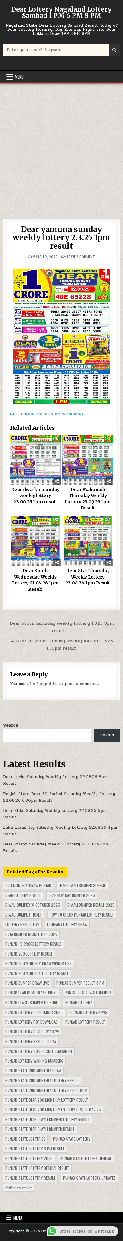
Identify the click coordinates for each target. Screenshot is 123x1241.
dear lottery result (23, 895)
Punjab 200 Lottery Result (29, 953)
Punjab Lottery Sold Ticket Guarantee (39, 1051)
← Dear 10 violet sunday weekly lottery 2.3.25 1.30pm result (61, 644)
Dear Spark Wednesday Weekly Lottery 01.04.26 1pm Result (35, 580)
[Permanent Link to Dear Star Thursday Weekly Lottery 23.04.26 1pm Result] (87, 541)
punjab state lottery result (30, 1178)
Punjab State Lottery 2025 (29, 1158)
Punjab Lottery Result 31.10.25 (32, 1031)
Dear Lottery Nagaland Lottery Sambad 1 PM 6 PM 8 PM (61, 12)
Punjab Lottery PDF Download (31, 1022)
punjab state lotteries (25, 1139)
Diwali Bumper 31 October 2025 (32, 905)
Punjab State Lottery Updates (89, 1178)
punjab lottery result (85, 1022)
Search (10, 725)
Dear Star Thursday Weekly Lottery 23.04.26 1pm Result (88, 577)
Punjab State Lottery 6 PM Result (35, 1148)
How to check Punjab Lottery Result (82, 914)
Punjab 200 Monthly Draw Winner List (38, 963)
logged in (47, 684)
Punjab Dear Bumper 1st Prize (31, 992)
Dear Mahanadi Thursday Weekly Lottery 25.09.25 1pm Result (88, 499)
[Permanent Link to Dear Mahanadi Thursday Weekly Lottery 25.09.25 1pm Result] (87, 460)
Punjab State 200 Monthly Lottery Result (42, 1080)
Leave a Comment (81, 257)
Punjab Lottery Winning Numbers (34, 1061)
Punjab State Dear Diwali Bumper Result (40, 1129)
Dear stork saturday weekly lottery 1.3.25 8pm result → (62, 627)
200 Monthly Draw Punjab (28, 885)
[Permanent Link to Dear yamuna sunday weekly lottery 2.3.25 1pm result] (61, 334)
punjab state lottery (72, 1139)
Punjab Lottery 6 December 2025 (34, 1012)
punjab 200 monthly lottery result (37, 973)
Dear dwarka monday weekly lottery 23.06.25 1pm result (35, 496)
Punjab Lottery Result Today (30, 1041)
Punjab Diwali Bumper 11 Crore (31, 1002)
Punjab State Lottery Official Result (37, 1168)
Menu (19, 77)
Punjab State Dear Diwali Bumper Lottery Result (47, 1119)
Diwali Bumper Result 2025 (90, 905)
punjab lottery (78, 1002)
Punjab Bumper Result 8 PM (80, 983)
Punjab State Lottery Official (86, 1158)
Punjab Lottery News (88, 1012)
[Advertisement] (61, 147)
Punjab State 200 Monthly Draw (33, 1070)
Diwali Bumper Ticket (23, 914)
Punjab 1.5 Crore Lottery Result (33, 944)
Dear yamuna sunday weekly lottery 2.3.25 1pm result (61, 237)
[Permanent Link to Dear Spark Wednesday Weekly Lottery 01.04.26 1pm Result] (35, 541)
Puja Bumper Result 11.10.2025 (31, 934)
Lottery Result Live (22, 924)
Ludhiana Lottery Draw (67, 924)
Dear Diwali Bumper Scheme (82, 885)
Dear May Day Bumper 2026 (72, 895)
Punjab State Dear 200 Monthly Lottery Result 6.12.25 (53, 1109)
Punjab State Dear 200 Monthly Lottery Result (46, 1100)
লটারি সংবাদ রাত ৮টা (18, 1187)
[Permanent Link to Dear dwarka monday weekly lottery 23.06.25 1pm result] (35, 460)
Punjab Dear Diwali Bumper (88, 992)
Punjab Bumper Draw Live (27, 983)
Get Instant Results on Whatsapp (46, 414)
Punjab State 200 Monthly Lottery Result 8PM (46, 1090)
